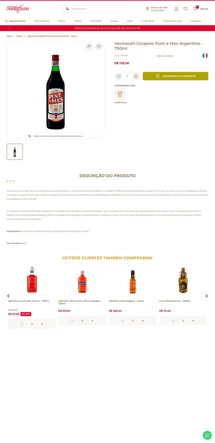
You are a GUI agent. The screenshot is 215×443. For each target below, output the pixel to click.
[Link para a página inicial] (10, 36)
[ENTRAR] (175, 8)
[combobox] (93, 9)
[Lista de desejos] (185, 9)
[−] (21, 323)
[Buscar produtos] (67, 9)
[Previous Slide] (8, 28)
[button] (156, 8)
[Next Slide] (206, 28)
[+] (42, 323)
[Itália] (205, 55)
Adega (19, 36)
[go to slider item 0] (15, 152)
